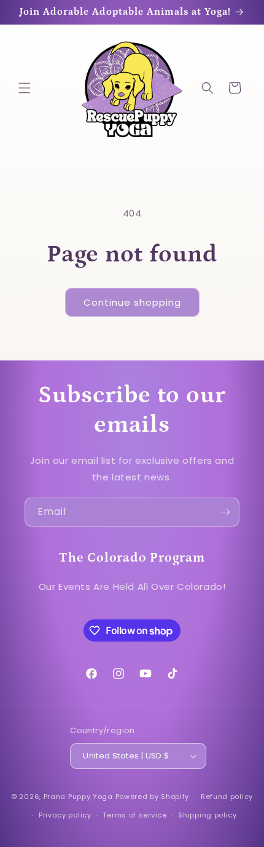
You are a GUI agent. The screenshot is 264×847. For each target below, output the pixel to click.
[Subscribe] (225, 512)
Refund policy (227, 796)
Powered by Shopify (152, 796)
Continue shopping (132, 302)
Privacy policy (65, 815)
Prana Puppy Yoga (78, 796)
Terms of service (134, 815)
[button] (24, 87)
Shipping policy (207, 815)
